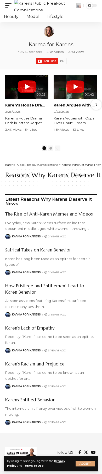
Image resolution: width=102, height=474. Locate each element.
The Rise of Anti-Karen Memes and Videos (49, 214)
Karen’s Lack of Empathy (30, 328)
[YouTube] (93, 452)
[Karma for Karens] (49, 31)
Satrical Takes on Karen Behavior (38, 250)
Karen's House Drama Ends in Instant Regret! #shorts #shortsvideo (26, 105)
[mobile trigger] (9, 5)
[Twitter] (86, 452)
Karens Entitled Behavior (30, 400)
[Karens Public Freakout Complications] (44, 5)
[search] (78, 5)
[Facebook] (79, 452)
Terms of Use (33, 465)
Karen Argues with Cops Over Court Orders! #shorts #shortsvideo (75, 105)
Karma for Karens (51, 44)
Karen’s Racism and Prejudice (35, 364)
